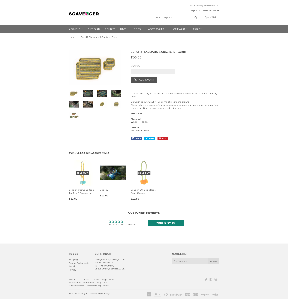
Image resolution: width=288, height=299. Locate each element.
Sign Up (213, 261)
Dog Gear (102, 282)
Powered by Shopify (100, 293)
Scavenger (81, 293)
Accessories (156, 29)
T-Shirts (110, 29)
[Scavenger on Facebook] (211, 280)
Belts (137, 29)
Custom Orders (76, 285)
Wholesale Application (98, 285)
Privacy (72, 270)
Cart (213, 17)
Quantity (135, 66)
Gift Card (94, 29)
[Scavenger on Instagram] (216, 280)
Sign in (194, 11)
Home (72, 37)
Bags (123, 29)
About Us (75, 29)
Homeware (178, 29)
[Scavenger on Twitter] (205, 280)
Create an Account (210, 11)
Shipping (73, 259)
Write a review (165, 222)
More (196, 29)
